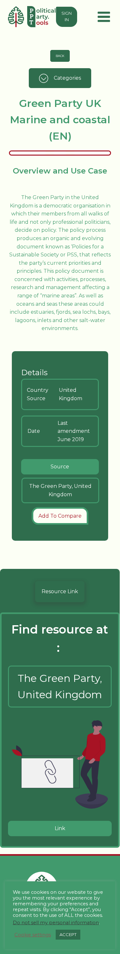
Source (60, 467)
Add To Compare (60, 516)
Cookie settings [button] (32, 935)
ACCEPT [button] (68, 934)
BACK (60, 56)
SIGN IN (66, 16)
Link (60, 828)
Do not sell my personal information (56, 923)
